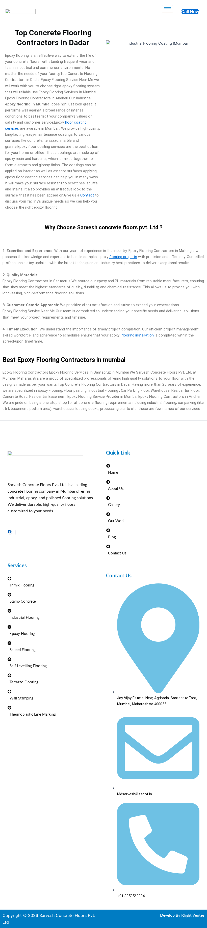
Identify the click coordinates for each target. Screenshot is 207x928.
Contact (87, 195)
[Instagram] (15, 532)
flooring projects (123, 257)
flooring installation (137, 335)
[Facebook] (10, 532)
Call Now (190, 11)
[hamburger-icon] (167, 8)
